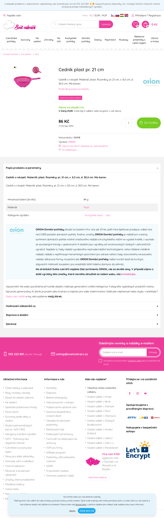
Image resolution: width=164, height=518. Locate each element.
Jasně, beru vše (86, 511)
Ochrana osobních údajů (60, 475)
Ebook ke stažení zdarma (19, 397)
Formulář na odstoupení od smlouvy (61, 440)
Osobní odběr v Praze (99, 396)
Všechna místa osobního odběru (101, 389)
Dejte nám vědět (15, 296)
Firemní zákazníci (15, 466)
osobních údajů (134, 360)
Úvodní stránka (10, 54)
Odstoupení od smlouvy (59, 434)
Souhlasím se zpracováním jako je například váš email (132, 362)
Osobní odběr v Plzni (98, 411)
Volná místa (12, 489)
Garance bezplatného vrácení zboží (58, 413)
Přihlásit (153, 352)
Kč (91, 15)
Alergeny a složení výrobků (20, 434)
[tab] (82, 167)
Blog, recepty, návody (17, 392)
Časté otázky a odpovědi (19, 387)
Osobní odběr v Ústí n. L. (100, 442)
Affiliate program (56, 452)
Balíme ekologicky (56, 397)
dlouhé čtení (80, 504)
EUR (97, 15)
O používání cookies (57, 470)
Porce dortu (12, 411)
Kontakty (51, 387)
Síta (37, 54)
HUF (104, 15)
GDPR (49, 466)
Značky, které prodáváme (20, 479)
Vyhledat (106, 24)
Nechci (72, 511)
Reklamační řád (55, 429)
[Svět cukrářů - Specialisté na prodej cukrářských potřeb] (19, 25)
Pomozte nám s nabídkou (19, 461)
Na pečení (26, 54)
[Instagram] (137, 393)
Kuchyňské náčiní (94, 215)
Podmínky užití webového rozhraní (60, 459)
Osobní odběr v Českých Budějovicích (101, 422)
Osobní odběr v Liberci (99, 438)
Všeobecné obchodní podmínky (58, 422)
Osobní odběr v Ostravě (100, 406)
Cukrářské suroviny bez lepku (18, 449)
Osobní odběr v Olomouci (101, 415)
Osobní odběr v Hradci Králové (99, 431)
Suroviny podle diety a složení (18, 418)
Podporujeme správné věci (61, 407)
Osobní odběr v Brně (99, 401)
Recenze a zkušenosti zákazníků (17, 472)
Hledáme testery (14, 484)
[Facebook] (129, 393)
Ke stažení (11, 402)
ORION (71, 141)
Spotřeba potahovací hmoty (21, 407)
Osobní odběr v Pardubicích (102, 447)
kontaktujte (128, 274)
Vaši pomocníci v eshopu (60, 402)
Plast (86, 207)
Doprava (51, 392)
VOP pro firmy (54, 447)
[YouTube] (145, 393)
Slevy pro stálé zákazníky (19, 456)
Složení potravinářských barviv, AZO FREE (18, 427)
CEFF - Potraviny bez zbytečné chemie (17, 440)
